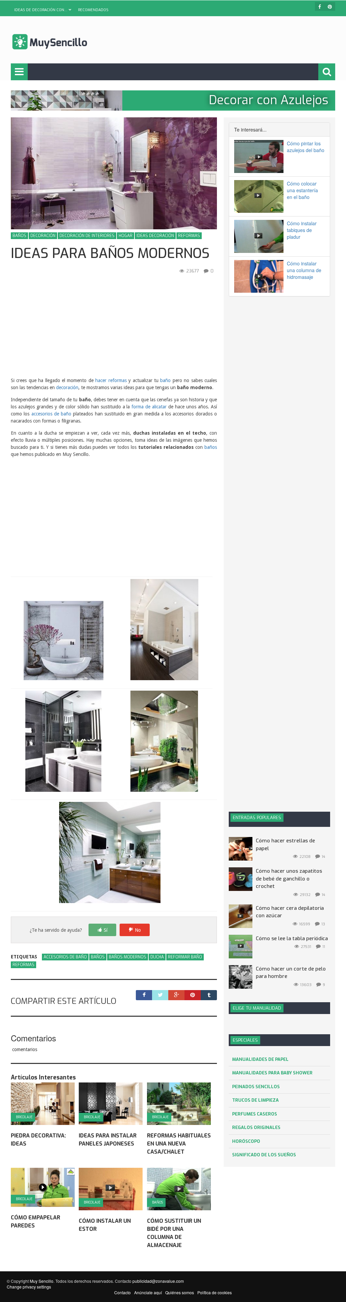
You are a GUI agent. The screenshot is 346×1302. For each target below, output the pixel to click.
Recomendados (93, 9)
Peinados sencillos (256, 1087)
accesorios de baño (51, 413)
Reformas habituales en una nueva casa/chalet (179, 1143)
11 (323, 946)
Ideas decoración (155, 235)
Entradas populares (257, 817)
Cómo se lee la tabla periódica (292, 938)
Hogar (125, 235)
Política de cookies (214, 1292)
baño (165, 380)
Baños (19, 235)
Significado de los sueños (264, 1155)
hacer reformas (110, 380)
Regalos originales (256, 1127)
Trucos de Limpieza (255, 1100)
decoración (67, 387)
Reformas (189, 235)
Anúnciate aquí (148, 1292)
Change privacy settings (29, 1287)
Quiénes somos (179, 1292)
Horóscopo (246, 1141)
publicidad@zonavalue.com (158, 1281)
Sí (105, 930)
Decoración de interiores (87, 235)
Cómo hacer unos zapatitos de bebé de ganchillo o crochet (289, 879)
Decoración (42, 235)
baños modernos (127, 957)
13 (323, 924)
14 (323, 856)
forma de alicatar (149, 406)
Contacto (122, 1292)
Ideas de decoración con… (40, 9)
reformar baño (185, 957)
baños (210, 447)
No (138, 930)
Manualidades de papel (260, 1059)
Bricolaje (24, 1117)
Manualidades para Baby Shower (272, 1073)
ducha (157, 957)
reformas (23, 964)
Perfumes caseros (254, 1114)
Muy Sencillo (41, 1281)
